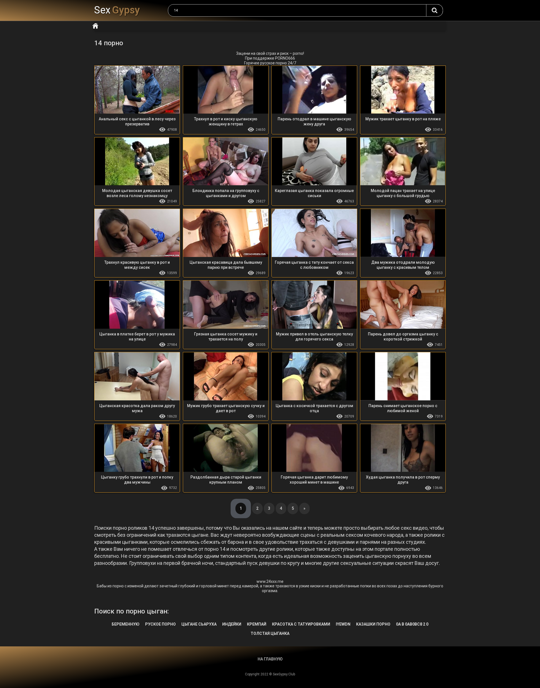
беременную (126, 624)
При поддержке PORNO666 (270, 58)
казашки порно (373, 624)
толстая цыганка (270, 633)
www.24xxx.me (270, 581)
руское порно (160, 624)
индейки (231, 624)
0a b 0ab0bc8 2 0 (412, 624)
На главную (95, 26)
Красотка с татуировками (301, 624)
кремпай (256, 624)
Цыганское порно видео (434, 10)
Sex (117, 10)
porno (298, 53)
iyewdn (343, 624)
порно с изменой (127, 586)
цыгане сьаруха (199, 624)
